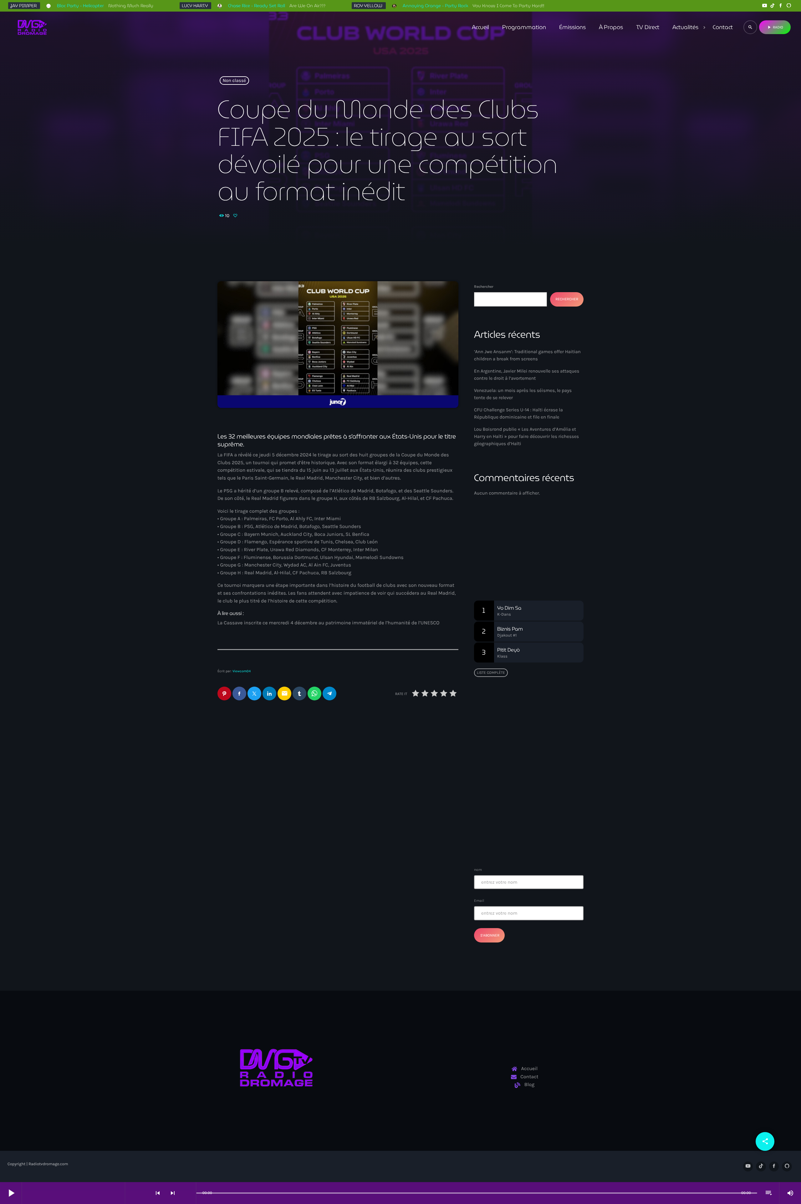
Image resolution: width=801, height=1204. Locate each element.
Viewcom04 (241, 671)
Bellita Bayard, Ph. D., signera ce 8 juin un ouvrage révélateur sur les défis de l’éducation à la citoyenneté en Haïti (541, 718)
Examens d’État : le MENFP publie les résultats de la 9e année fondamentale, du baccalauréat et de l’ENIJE (527, 778)
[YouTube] (764, 5)
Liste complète (491, 672)
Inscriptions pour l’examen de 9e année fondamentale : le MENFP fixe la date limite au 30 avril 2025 (541, 842)
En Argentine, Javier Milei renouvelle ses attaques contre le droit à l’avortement (274, 761)
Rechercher (483, 286)
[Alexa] (788, 5)
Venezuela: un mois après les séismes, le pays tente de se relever (393, 761)
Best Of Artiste (504, 558)
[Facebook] (780, 5)
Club (489, 546)
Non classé (234, 81)
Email (479, 900)
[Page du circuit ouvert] (189, 1193)
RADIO (775, 27)
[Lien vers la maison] (32, 27)
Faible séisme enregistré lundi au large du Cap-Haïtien (525, 747)
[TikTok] (772, 5)
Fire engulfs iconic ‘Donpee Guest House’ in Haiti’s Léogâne (540, 810)
